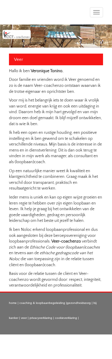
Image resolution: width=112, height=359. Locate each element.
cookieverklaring (66, 317)
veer (24, 317)
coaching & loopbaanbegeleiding (42, 303)
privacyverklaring (41, 317)
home (13, 303)
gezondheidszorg (79, 303)
